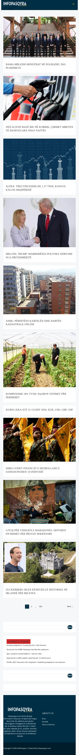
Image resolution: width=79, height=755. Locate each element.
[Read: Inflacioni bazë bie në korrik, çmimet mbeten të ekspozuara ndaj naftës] (39, 98)
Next (70, 606)
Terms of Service (48, 724)
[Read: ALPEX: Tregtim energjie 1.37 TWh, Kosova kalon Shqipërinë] (39, 159)
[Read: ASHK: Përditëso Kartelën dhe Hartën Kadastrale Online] (39, 290)
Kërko (69, 627)
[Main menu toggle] (73, 4)
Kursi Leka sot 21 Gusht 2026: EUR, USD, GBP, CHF (39, 409)
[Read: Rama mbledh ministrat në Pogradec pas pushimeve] (39, 37)
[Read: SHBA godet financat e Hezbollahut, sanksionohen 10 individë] (39, 439)
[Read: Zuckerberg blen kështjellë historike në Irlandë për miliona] (39, 562)
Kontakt (45, 722)
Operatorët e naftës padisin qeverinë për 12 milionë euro (29, 658)
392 (40, 606)
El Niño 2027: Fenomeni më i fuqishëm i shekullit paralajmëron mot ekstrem (36, 662)
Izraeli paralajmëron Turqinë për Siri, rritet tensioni (26, 645)
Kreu (44, 719)
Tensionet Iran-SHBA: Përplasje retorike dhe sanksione (28, 649)
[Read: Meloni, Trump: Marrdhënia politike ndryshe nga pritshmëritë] (39, 222)
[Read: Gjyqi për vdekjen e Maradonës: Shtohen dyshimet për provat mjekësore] (39, 501)
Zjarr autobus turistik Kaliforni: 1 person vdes (24, 654)
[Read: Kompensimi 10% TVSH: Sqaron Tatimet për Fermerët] (39, 360)
